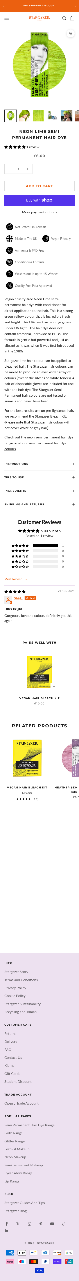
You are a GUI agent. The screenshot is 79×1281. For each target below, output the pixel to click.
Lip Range (11, 1181)
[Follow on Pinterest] (41, 1224)
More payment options (39, 212)
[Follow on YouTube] (52, 1224)
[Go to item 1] (10, 116)
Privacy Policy (15, 988)
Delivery (10, 1041)
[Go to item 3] (38, 116)
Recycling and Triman (20, 1012)
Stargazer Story (16, 971)
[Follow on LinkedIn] (6, 1231)
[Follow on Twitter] (18, 1224)
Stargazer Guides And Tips (24, 1202)
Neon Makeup (15, 1157)
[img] (14, 591)
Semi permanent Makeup (23, 1165)
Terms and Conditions (21, 980)
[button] (15, 147)
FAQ (7, 1049)
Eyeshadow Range (18, 1173)
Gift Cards (12, 1073)
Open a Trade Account (21, 1103)
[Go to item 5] (67, 116)
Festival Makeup (16, 1149)
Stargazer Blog (15, 1211)
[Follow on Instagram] (29, 1224)
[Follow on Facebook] (6, 1224)
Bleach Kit (57, 416)
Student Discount (18, 1081)
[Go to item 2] (24, 116)
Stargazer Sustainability (22, 1004)
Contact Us (13, 1057)
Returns (10, 1033)
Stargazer (42, 416)
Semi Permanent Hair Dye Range (29, 1125)
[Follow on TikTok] (63, 1224)
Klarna (9, 1065)
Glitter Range (14, 1141)
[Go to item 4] (53, 116)
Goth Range (13, 1133)
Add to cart (39, 186)
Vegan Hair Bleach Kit (39, 698)
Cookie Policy (14, 995)
